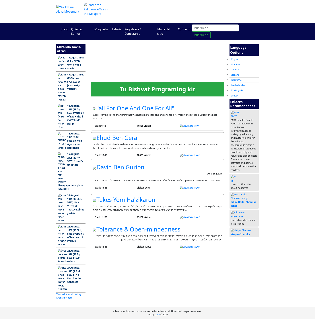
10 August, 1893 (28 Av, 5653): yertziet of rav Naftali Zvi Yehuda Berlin (75, 114)
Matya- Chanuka (240, 234)
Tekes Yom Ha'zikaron (125, 200)
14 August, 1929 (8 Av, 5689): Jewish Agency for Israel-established (70, 140)
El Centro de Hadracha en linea (192, 11)
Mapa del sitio (163, 31)
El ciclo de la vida (187, 78)
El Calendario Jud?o (113, 78)
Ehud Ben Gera (116, 138)
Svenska (235, 69)
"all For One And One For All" (135, 108)
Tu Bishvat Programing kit (157, 89)
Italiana (235, 74)
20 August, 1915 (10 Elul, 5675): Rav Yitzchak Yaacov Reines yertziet (75, 204)
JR (232, 180)
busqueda (201, 35)
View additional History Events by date (68, 296)
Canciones (202, 77)
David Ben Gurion (120, 167)
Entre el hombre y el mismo (157, 60)
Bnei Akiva (187, 58)
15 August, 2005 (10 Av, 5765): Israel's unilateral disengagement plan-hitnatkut (70, 171)
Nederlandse (238, 85)
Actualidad (98, 77)
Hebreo (142, 77)
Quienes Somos (77, 31)
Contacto (184, 29)
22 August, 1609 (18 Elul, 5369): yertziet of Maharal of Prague (75, 233)
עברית (234, 95)
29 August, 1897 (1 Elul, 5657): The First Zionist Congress (74, 275)
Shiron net (237, 216)
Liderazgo (128, 77)
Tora (128, 58)
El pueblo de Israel (98, 59)
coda (157, 314)
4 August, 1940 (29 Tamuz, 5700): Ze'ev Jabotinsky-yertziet (75, 81)
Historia (116, 29)
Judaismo (172, 58)
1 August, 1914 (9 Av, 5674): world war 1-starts (75, 63)
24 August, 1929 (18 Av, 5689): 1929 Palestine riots (69, 256)
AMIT (234, 116)
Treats (216, 77)
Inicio (64, 29)
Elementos (172, 77)
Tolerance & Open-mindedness (138, 229)
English (235, 59)
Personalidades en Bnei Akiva (202, 60)
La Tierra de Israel (113, 59)
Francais (235, 64)
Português (237, 90)
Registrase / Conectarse (133, 31)
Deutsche (236, 79)
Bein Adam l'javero (142, 59)
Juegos (157, 77)
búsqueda (101, 29)
